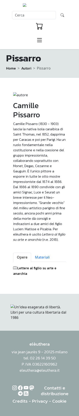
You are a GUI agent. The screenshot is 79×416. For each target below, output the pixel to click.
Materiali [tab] (42, 257)
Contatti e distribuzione (54, 390)
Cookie (59, 401)
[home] (39, 6)
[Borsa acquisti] (39, 26)
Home (11, 68)
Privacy (40, 401)
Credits (20, 401)
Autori (26, 68)
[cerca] (62, 15)
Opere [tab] (22, 257)
